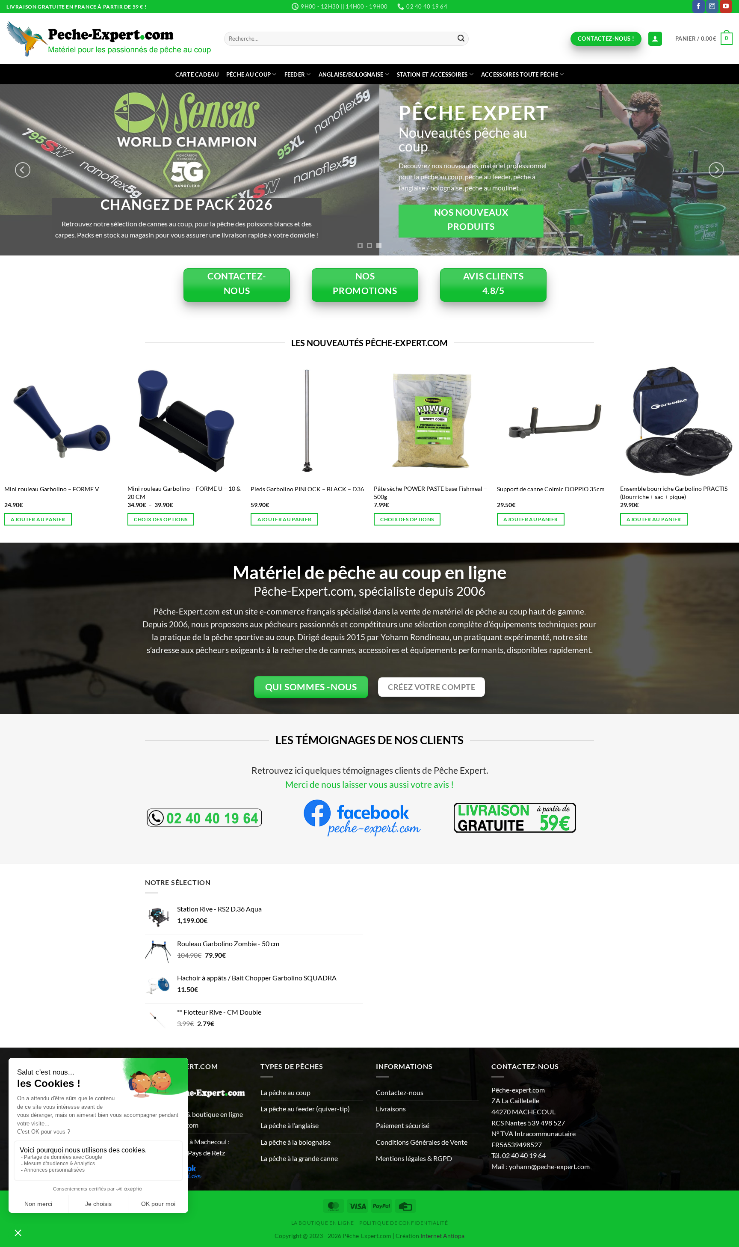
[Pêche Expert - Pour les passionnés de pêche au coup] (108, 39)
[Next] (716, 170)
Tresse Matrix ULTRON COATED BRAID (195, 489)
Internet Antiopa (442, 1235)
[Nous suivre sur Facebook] (698, 6)
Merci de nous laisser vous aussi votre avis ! (369, 784)
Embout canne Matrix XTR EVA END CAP (320, 489)
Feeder (294, 74)
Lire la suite (658, 519)
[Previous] (22, 170)
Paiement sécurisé (402, 1125)
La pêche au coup (285, 1092)
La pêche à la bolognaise (295, 1142)
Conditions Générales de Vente (421, 1142)
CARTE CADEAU (197, 74)
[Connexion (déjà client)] (655, 39)
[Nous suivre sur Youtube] (726, 6)
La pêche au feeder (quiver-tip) (305, 1108)
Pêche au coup (248, 74)
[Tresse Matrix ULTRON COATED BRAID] (199, 421)
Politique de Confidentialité (403, 1223)
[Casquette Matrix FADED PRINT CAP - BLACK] (75, 421)
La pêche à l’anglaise (289, 1125)
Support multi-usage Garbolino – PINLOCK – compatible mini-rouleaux (568, 492)
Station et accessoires (432, 74)
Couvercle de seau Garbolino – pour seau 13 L (442, 492)
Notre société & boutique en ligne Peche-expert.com (194, 1119)
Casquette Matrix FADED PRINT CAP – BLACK (70, 492)
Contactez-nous (399, 1092)
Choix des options (174, 519)
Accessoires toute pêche (519, 74)
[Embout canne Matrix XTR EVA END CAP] (322, 421)
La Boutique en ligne (322, 1223)
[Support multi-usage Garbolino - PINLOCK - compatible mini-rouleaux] (568, 421)
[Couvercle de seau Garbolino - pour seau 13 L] (445, 421)
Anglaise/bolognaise (351, 74)
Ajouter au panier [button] (52, 519)
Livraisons (391, 1108)
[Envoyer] (461, 39)
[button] (704, 39)
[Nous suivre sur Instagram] (712, 6)
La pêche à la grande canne (299, 1158)
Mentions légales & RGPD (414, 1158)
